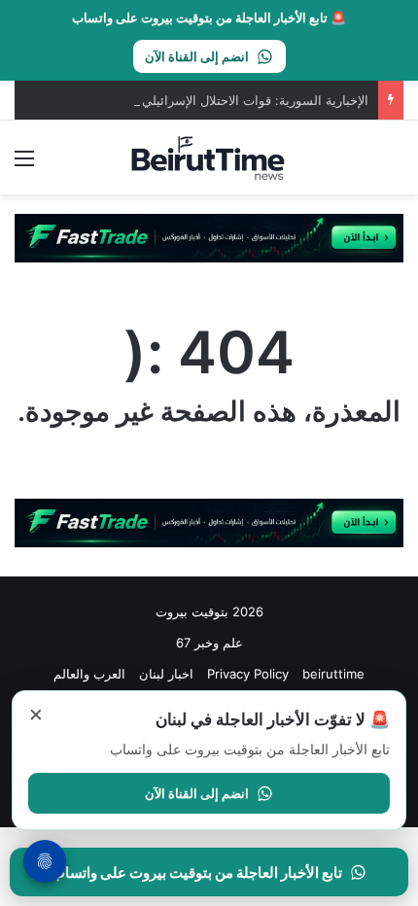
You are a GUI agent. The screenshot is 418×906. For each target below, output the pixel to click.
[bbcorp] (209, 237)
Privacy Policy (248, 673)
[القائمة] (24, 165)
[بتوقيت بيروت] (209, 157)
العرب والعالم (89, 673)
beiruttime (333, 673)
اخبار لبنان (166, 673)
